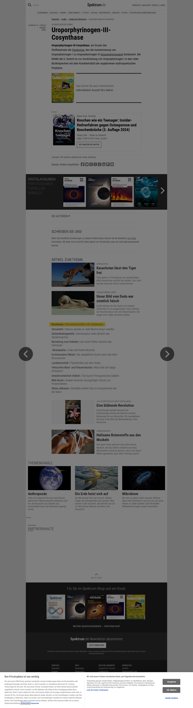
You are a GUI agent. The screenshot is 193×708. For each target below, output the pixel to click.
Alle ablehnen (171, 690)
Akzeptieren (171, 682)
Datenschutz (25, 703)
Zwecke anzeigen (171, 698)
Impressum (35, 703)
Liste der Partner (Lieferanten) (97, 690)
